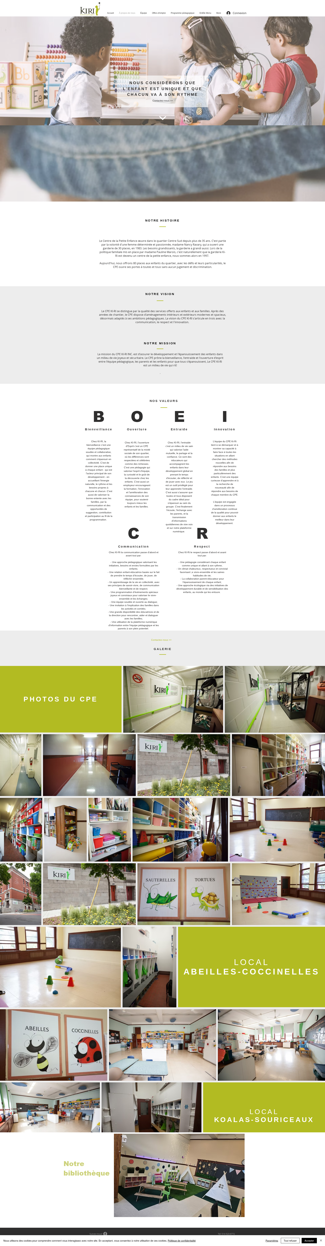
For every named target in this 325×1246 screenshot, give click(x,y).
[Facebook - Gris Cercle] (105, 1234)
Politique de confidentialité (182, 1240)
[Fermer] (321, 1240)
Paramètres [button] (272, 1240)
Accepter (309, 1240)
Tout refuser (290, 1240)
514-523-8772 (228, 1233)
